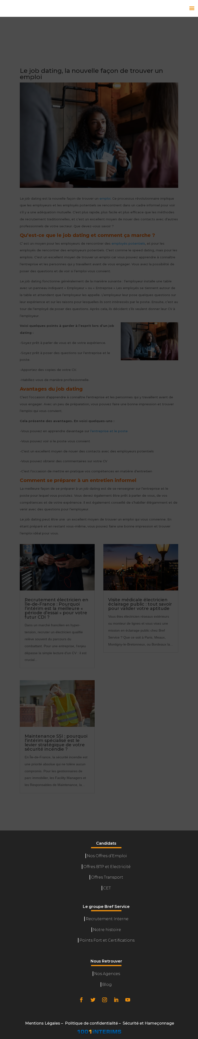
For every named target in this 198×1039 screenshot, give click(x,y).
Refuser (127, 1018)
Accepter (90, 1018)
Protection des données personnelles (132, 1029)
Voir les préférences (169, 1018)
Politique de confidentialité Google (107, 1004)
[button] (188, 950)
